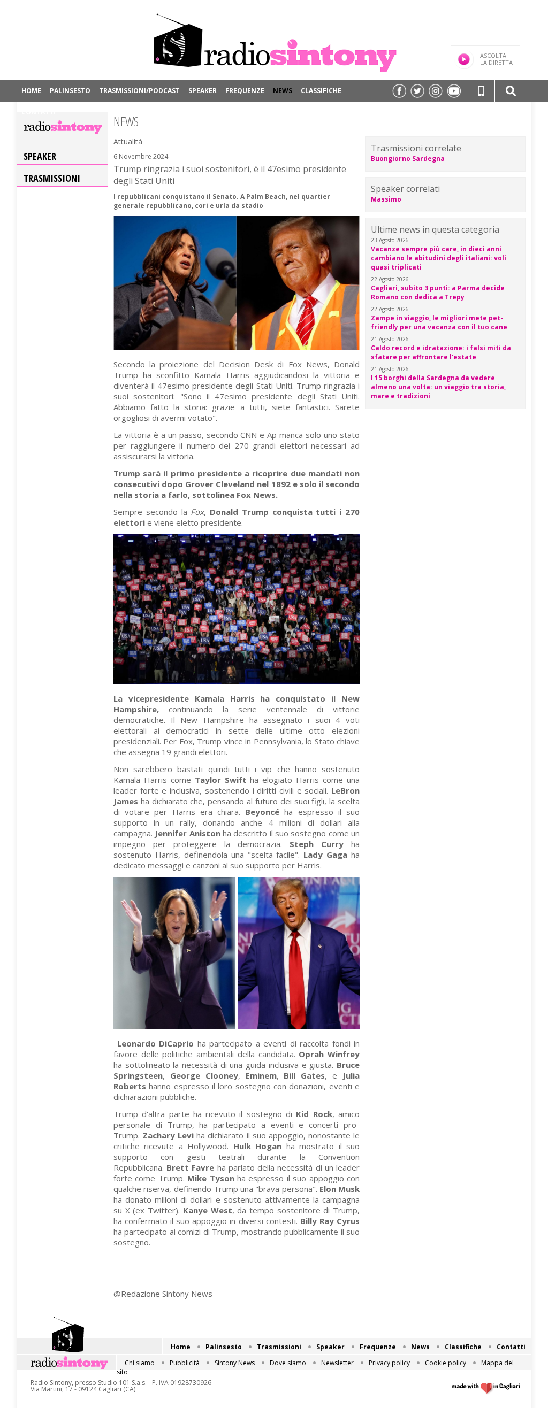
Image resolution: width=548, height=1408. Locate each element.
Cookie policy (445, 1362)
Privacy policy (389, 1362)
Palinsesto (70, 90)
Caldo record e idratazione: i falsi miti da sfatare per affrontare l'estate (441, 352)
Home (31, 90)
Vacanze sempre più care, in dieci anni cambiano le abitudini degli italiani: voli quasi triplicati (438, 258)
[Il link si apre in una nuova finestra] (399, 91)
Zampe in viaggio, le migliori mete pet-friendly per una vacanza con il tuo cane (439, 322)
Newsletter (337, 1362)
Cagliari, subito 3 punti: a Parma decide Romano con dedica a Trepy (438, 292)
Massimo (386, 199)
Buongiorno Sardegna (408, 158)
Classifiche (321, 90)
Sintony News (235, 1362)
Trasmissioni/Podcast (139, 90)
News (282, 90)
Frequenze (244, 90)
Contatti (38, 112)
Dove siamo (288, 1362)
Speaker (202, 90)
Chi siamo (140, 1362)
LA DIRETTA (496, 58)
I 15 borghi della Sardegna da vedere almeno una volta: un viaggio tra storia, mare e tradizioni (438, 387)
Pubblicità (185, 1362)
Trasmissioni (52, 178)
